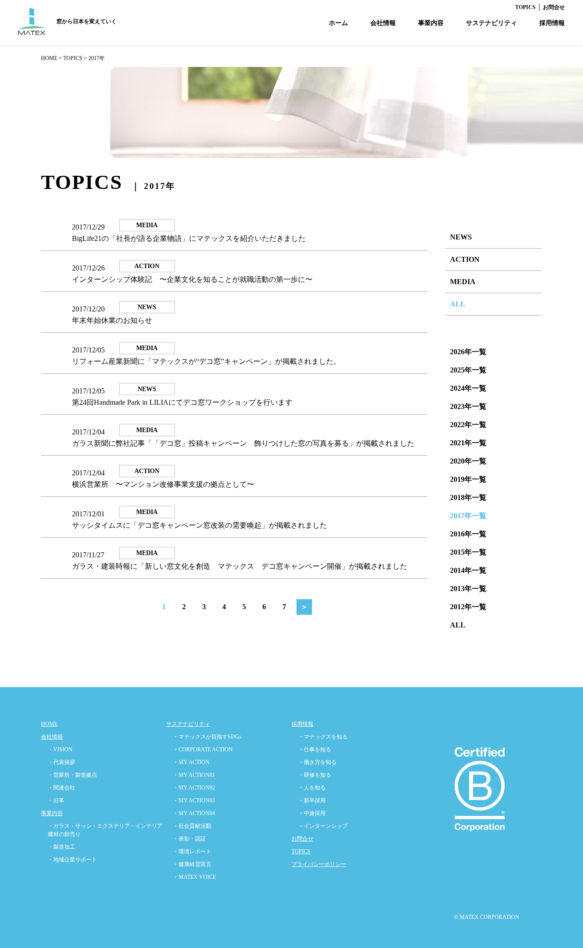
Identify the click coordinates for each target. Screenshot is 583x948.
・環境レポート (192, 851)
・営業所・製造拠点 (72, 775)
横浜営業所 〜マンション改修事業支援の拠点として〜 (163, 484)
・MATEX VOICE (194, 877)
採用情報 (552, 23)
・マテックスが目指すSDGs (207, 737)
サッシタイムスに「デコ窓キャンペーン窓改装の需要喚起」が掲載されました (199, 525)
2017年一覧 (468, 516)
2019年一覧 (468, 479)
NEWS (461, 237)
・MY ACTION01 (194, 775)
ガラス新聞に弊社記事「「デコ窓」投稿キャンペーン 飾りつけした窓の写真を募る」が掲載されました (243, 443)
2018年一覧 (468, 497)
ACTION (465, 259)
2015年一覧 (468, 552)
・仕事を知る (314, 749)
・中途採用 (312, 813)
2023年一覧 (468, 406)
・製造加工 (61, 847)
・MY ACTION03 (194, 800)
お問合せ (554, 7)
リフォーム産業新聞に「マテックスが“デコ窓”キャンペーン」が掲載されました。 (206, 361)
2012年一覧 (468, 607)
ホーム (338, 23)
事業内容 (431, 23)
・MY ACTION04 (194, 813)
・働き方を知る (317, 762)
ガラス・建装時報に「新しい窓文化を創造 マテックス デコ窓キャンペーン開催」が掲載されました (239, 566)
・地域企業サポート (72, 859)
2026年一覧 (468, 352)
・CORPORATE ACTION (203, 749)
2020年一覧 (468, 461)
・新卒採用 (312, 800)
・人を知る (312, 788)
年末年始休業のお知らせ (112, 320)
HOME (49, 58)
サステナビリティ (491, 23)
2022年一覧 (468, 424)
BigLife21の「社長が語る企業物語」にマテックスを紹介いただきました (189, 238)
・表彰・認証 (189, 839)
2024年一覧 (468, 388)
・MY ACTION (191, 762)
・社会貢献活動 (192, 826)
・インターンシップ (323, 826)
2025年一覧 (468, 370)
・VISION (60, 749)
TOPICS (525, 7)
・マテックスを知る (323, 737)
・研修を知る (314, 775)
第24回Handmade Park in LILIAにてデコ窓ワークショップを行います (182, 402)
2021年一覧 (468, 443)
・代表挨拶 (61, 762)
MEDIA (463, 281)
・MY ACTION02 (194, 788)
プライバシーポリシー (319, 864)
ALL (457, 304)
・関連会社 (61, 788)
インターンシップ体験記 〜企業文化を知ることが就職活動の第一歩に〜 (192, 279)
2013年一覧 (468, 588)
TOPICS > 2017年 (84, 58)
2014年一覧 (468, 570)
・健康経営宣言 (192, 864)
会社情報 (383, 23)
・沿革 (56, 800)
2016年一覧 (468, 534)
